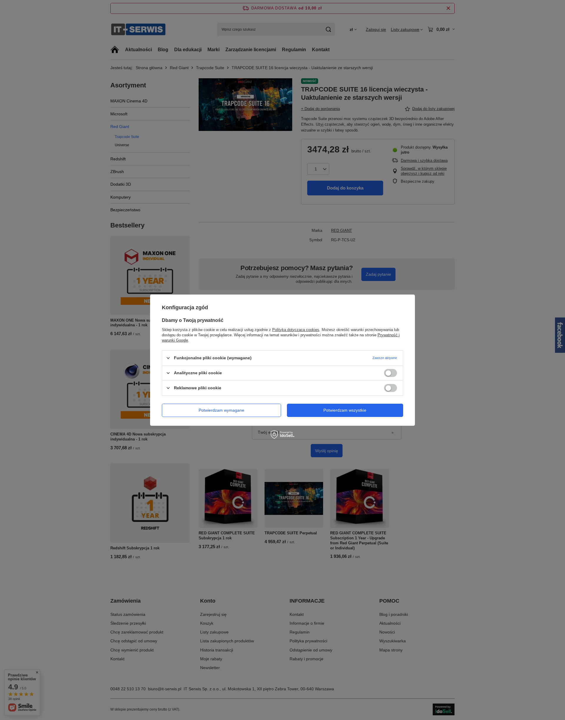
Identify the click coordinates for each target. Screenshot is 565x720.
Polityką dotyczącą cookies (295, 329)
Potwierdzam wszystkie (344, 410)
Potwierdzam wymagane (221, 410)
